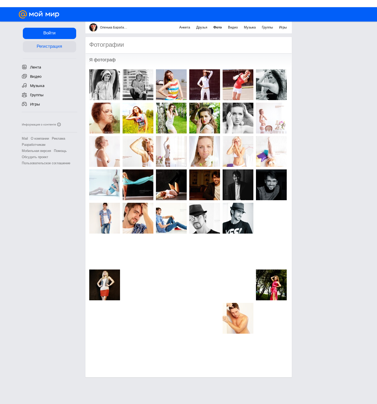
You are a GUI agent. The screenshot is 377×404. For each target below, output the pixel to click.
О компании (40, 138)
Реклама (58, 138)
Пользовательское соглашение (46, 163)
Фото (218, 27)
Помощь (60, 151)
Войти (49, 33)
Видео (233, 27)
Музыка (250, 27)
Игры (283, 27)
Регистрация (49, 46)
